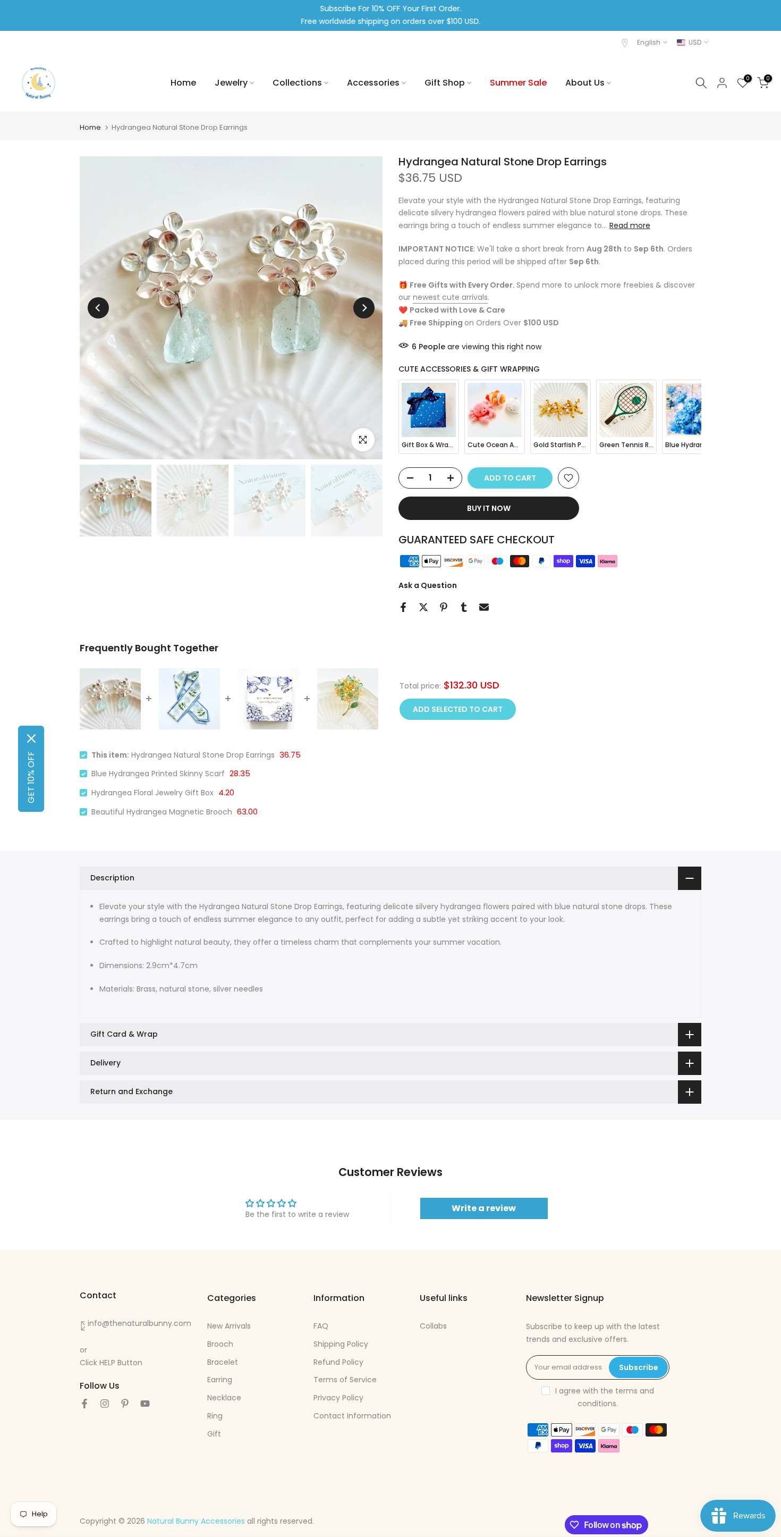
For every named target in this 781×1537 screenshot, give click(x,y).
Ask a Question (427, 585)
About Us (585, 83)
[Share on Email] (484, 607)
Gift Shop (445, 83)
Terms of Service (345, 1379)
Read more (629, 225)
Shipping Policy (340, 1344)
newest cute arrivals (450, 297)
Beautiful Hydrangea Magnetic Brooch (161, 812)
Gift (214, 1434)
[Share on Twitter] (423, 607)
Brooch (220, 1344)
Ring (215, 1415)
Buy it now (489, 508)
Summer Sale (518, 83)
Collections (297, 83)
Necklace (224, 1397)
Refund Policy (338, 1362)
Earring (219, 1379)
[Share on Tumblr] (464, 607)
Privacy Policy (338, 1397)
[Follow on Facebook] (84, 1403)
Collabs (433, 1326)
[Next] (364, 307)
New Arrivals (229, 1326)
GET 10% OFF (31, 777)
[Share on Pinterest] (443, 607)
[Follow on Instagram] (104, 1403)
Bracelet (222, 1362)
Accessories (373, 83)
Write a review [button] (484, 1208)
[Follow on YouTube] (145, 1403)
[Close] (31, 738)
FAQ (320, 1326)
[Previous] (98, 307)
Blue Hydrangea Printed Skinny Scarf (158, 773)
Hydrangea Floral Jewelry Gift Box (152, 792)
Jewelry (231, 83)
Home (183, 83)
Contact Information (352, 1415)
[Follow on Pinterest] (125, 1403)
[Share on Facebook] (403, 607)
